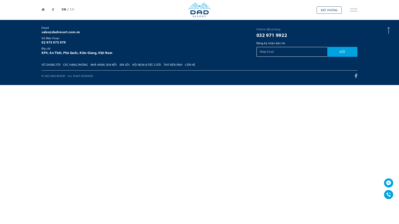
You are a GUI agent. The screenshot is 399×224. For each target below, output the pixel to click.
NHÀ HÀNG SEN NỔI (104, 65)
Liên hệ (190, 65)
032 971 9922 (271, 35)
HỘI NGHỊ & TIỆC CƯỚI (146, 65)
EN (72, 9)
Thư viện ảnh (173, 65)
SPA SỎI (124, 65)
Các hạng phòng (75, 65)
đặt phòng (329, 10)
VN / (65, 9)
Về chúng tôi (51, 65)
